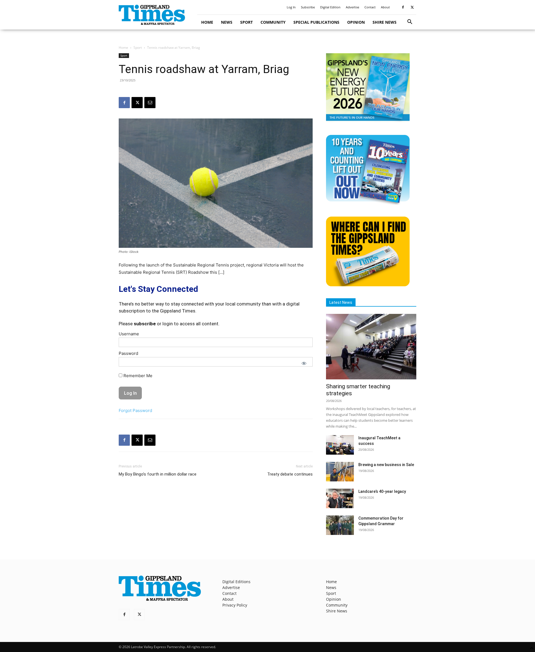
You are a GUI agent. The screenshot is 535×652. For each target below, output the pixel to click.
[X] (412, 7)
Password (128, 353)
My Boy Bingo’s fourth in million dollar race (157, 474)
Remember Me (137, 375)
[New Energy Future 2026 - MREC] (368, 121)
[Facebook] (403, 7)
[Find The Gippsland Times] (368, 284)
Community (273, 22)
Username (129, 333)
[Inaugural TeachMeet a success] (340, 445)
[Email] (149, 102)
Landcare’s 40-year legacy (382, 491)
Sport (246, 22)
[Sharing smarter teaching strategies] (371, 346)
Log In (291, 7)
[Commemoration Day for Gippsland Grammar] (340, 525)
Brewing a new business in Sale (386, 464)
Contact (370, 7)
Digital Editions (236, 581)
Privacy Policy (234, 605)
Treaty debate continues (290, 474)
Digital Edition (330, 7)
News (226, 22)
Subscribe (308, 7)
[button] (409, 22)
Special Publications (316, 22)
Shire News (385, 22)
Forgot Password (135, 410)
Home (207, 22)
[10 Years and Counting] (368, 203)
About (385, 7)
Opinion (356, 22)
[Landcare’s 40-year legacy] (340, 498)
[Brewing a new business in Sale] (340, 471)
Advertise (352, 7)
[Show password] (304, 363)
